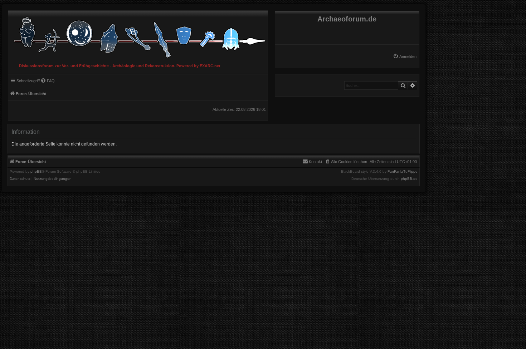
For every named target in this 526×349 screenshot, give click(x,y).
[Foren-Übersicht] (138, 35)
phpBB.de (409, 179)
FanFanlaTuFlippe (403, 171)
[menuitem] (405, 56)
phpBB (36, 171)
